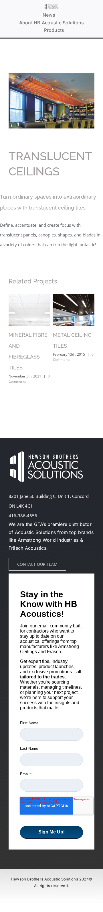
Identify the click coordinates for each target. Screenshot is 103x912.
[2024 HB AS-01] (51, 5)
